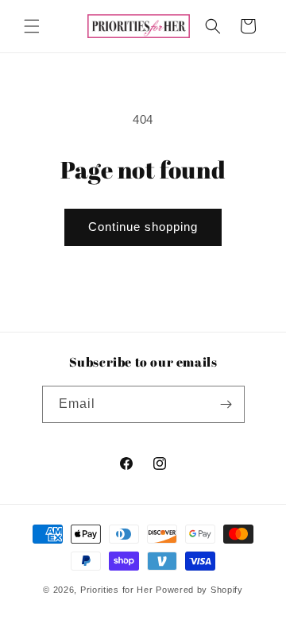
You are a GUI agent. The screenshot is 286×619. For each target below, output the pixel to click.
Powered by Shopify (199, 589)
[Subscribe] (226, 404)
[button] (31, 26)
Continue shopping (143, 226)
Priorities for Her (116, 589)
